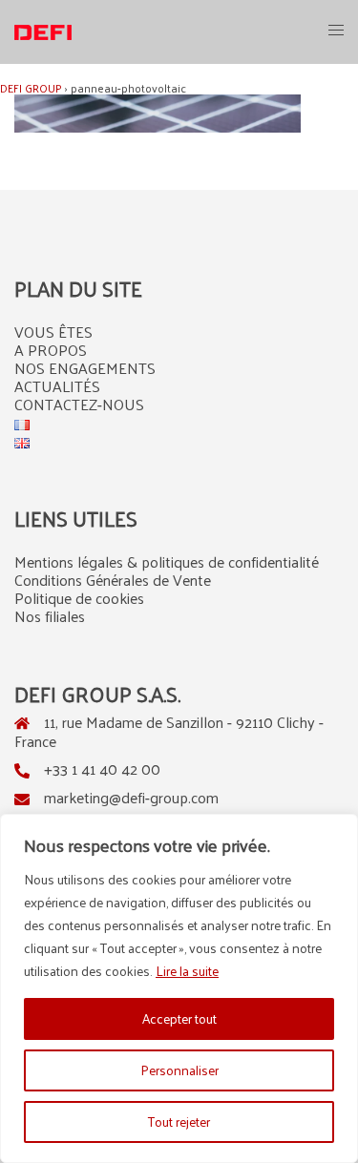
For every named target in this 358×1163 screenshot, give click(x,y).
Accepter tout (179, 1018)
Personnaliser (179, 1070)
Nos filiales (49, 616)
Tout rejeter (179, 1121)
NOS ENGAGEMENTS (85, 368)
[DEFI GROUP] (43, 30)
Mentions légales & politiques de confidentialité (166, 561)
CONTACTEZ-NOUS (79, 404)
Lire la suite (187, 971)
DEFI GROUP (31, 87)
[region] (179, 988)
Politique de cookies (79, 598)
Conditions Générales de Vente (112, 579)
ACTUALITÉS (57, 386)
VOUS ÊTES (53, 331)
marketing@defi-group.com (131, 797)
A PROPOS (50, 349)
